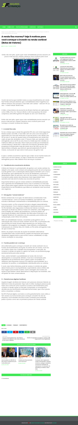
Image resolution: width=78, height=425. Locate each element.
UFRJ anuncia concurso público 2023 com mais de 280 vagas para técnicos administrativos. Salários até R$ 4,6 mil (68, 87)
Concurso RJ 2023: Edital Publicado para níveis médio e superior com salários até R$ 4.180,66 (67, 69)
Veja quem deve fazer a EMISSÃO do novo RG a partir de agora (68, 119)
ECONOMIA (9, 325)
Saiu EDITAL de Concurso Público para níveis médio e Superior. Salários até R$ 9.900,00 (68, 134)
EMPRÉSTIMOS (57, 189)
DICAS (55, 179)
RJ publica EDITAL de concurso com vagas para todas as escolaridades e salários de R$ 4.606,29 (67, 60)
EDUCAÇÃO (56, 184)
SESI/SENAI (56, 212)
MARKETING (56, 197)
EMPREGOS (56, 187)
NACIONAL (56, 199)
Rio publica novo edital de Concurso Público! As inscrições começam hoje (68, 126)
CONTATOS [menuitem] (32, 27)
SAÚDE (55, 207)
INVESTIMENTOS (12, 31)
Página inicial (5, 31)
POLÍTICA (56, 202)
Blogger (54, 423)
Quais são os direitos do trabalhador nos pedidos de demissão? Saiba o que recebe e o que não (68, 111)
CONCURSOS (56, 169)
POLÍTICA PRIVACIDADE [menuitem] (22, 27)
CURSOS (55, 177)
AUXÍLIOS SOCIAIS (57, 167)
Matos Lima (5, 46)
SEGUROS (56, 209)
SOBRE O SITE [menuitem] (10, 27)
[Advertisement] (50, 12)
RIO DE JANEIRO (57, 204)
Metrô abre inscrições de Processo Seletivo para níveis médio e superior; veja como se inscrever (68, 78)
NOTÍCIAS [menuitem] (40, 27)
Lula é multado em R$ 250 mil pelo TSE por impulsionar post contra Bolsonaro (9, 361)
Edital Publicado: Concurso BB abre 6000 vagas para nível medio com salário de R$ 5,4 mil (68, 95)
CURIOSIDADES (57, 174)
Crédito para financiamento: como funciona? (25, 360)
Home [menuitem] (4, 27)
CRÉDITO (55, 172)
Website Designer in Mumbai (37, 423)
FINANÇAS (15, 325)
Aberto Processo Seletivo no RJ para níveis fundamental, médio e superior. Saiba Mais (68, 102)
